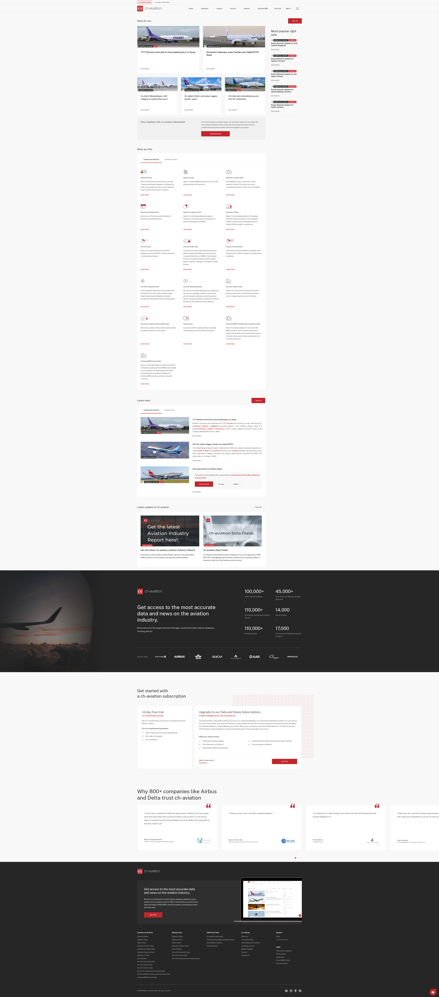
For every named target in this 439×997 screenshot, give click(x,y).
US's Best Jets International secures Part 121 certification (243, 97)
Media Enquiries (247, 949)
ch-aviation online (144, 2)
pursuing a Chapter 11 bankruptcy (212, 429)
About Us (244, 936)
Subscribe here (215, 134)
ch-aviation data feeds (215, 936)
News (191, 8)
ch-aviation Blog (247, 940)
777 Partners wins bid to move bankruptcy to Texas (168, 52)
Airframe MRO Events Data (147, 977)
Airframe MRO (263, 8)
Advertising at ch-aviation (250, 943)
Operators (204, 8)
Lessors (219, 8)
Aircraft (233, 8)
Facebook (295, 990)
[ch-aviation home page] (149, 8)
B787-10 (218, 451)
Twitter (291, 990)
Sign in (288, 8)
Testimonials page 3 (301, 857)
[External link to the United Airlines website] (160, 656)
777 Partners (228, 423)
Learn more (145, 195)
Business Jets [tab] (170, 410)
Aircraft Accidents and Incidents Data (151, 971)
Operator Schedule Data (146, 949)
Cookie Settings (282, 939)
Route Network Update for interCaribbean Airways (282, 91)
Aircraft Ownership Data (146, 962)
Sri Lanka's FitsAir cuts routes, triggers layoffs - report (201, 97)
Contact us (203, 763)
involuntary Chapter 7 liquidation (206, 426)
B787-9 (208, 451)
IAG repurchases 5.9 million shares (207, 469)
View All (295, 21)
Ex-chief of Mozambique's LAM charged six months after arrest (154, 97)
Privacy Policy (281, 954)
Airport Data (141, 943)
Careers (244, 952)
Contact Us (245, 955)
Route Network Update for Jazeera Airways (282, 60)
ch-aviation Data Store (162, 2)
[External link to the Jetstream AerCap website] (217, 657)
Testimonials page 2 (298, 857)
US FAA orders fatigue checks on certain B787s (213, 444)
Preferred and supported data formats (220, 940)
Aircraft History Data (144, 965)
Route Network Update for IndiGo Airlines (282, 106)
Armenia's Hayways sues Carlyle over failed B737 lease (232, 53)
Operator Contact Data (145, 946)
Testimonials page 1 (295, 857)
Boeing (235, 451)
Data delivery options (214, 943)
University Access (247, 946)
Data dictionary (212, 946)
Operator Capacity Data (145, 952)
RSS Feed (300, 990)
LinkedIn (286, 990)
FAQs (278, 936)
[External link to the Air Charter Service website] (236, 657)
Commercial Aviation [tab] (151, 159)
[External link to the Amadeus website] (292, 656)
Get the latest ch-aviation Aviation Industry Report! (168, 550)
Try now (221, 484)
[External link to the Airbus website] (179, 656)
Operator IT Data (143, 955)
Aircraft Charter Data (145, 968)
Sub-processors (282, 963)
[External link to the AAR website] (255, 657)
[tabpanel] (201, 274)
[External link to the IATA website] (198, 657)
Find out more (204, 484)
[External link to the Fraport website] (274, 657)
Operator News (142, 936)
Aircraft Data (142, 958)
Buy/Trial (277, 8)
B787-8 (201, 451)
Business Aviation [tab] (171, 159)
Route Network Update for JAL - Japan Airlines (284, 75)
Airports (247, 8)
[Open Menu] (297, 9)
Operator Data (142, 940)
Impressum (280, 957)
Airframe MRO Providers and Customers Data (153, 974)
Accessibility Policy (283, 960)
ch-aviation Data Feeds (215, 550)
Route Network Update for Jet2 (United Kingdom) (284, 44)
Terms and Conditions (284, 951)
